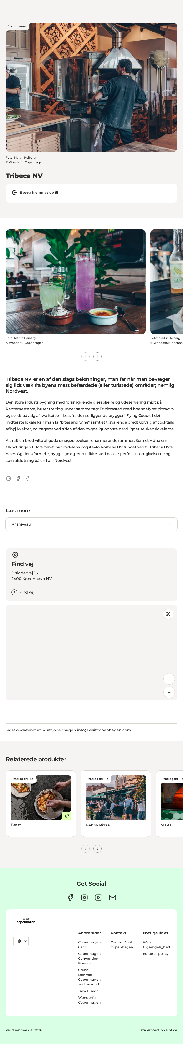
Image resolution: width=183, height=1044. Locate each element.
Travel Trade (88, 991)
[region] (91, 652)
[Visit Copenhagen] (26, 921)
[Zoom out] (169, 692)
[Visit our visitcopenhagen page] (70, 897)
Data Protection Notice (157, 1030)
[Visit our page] (84, 897)
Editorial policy (155, 954)
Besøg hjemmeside (37, 192)
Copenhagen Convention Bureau (89, 958)
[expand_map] (168, 614)
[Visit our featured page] (98, 897)
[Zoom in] (169, 679)
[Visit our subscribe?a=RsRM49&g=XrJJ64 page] (112, 897)
